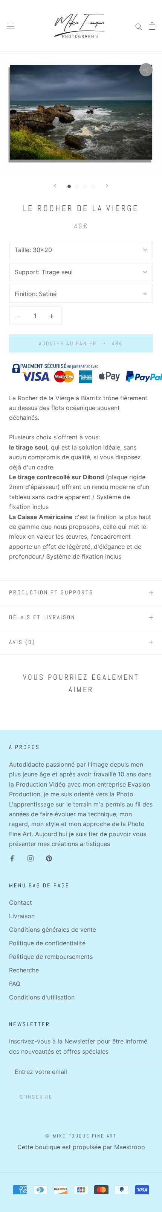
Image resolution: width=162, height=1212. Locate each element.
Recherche (24, 970)
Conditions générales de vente (52, 929)
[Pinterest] (49, 858)
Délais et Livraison (42, 617)
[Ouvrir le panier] (152, 26)
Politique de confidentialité (47, 943)
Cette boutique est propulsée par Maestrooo (81, 1147)
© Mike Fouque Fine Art (80, 1136)
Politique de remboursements (51, 956)
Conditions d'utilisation (42, 997)
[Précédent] (55, 185)
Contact (20, 902)
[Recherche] (138, 26)
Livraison (22, 916)
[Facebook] (12, 858)
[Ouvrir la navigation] (10, 26)
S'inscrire (36, 1097)
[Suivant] (107, 185)
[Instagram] (31, 858)
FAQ (14, 983)
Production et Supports (51, 592)
